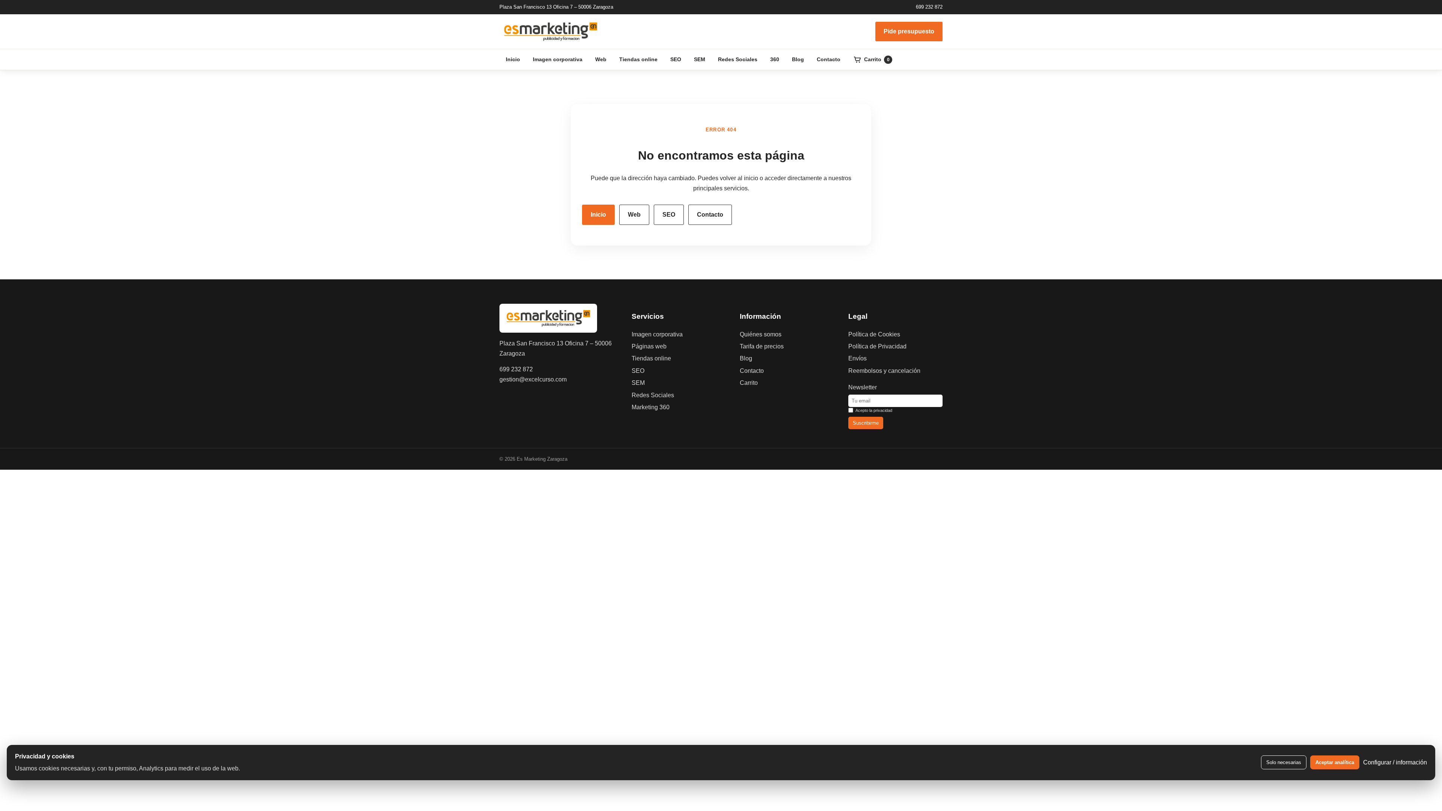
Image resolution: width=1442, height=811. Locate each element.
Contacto (828, 59)
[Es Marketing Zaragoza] (550, 31)
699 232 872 (929, 7)
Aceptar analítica (1334, 762)
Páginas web (649, 346)
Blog (798, 59)
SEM (699, 59)
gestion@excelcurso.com (533, 379)
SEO (675, 59)
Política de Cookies (874, 334)
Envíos (857, 358)
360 (774, 59)
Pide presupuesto (909, 31)
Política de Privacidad (877, 346)
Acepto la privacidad (873, 410)
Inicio (513, 59)
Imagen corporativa (557, 59)
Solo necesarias (1283, 762)
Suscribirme (866, 423)
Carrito (749, 383)
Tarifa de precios (762, 346)
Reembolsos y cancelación (884, 371)
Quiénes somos (760, 334)
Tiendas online (638, 59)
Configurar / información (1395, 762)
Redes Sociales (737, 59)
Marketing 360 (651, 407)
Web (600, 59)
